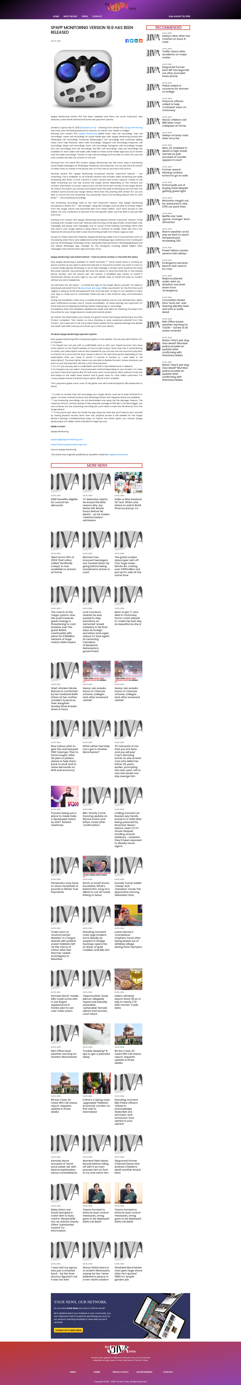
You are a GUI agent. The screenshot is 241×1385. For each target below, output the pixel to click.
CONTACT (97, 16)
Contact (168, 1372)
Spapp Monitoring (133, 127)
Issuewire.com (88, 127)
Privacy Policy (120, 1372)
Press (73, 1372)
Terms (96, 1372)
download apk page (91, 288)
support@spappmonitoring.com (67, 439)
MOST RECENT (70, 16)
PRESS (85, 16)
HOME (56, 16)
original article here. (118, 454)
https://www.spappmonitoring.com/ (69, 444)
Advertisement (144, 1372)
